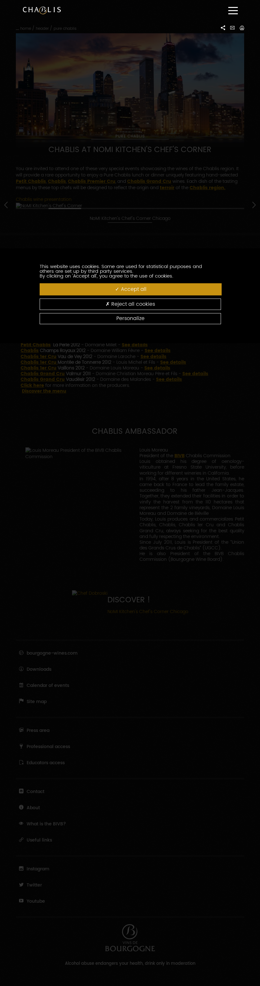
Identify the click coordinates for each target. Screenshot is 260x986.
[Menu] (233, 10)
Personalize (130, 318)
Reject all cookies (132, 304)
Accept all (132, 289)
